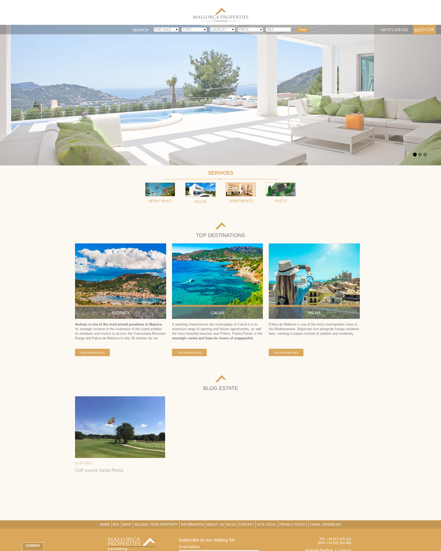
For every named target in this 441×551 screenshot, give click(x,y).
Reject (301, 537)
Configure (336, 537)
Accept (269, 537)
